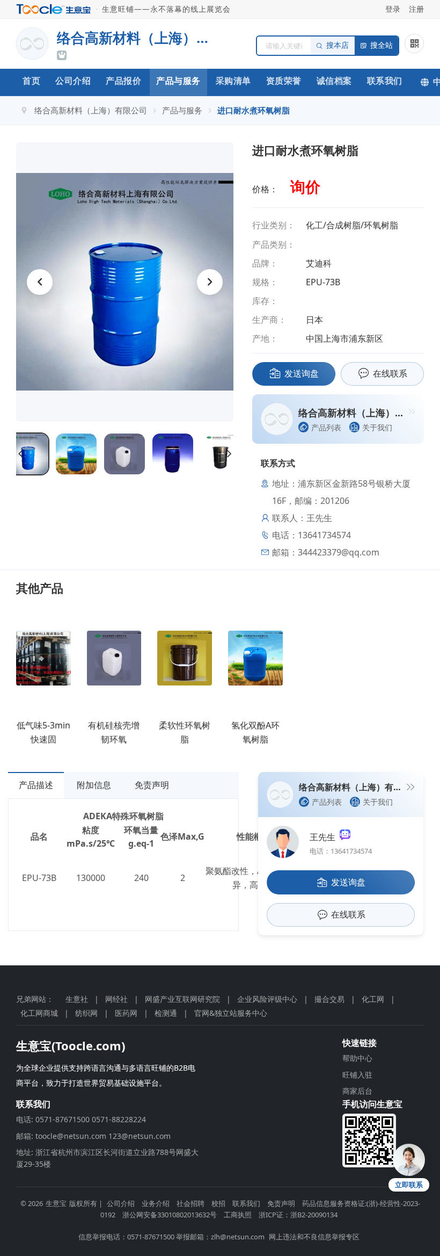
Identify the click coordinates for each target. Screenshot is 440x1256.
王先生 (325, 837)
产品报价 (123, 80)
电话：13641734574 (341, 851)
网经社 (116, 999)
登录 (392, 9)
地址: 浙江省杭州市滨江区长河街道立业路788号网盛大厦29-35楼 (107, 1158)
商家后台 (357, 1091)
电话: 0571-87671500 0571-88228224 (81, 1119)
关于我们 (377, 427)
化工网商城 (39, 1013)
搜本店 (337, 45)
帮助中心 (357, 1058)
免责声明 (152, 785)
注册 (416, 9)
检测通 (166, 1013)
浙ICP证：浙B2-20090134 (298, 1214)
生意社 (76, 999)
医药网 (126, 1013)
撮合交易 (329, 999)
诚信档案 (334, 80)
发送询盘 (301, 373)
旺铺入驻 (357, 1075)
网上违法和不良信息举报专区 (314, 1236)
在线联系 (390, 373)
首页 (31, 80)
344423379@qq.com (338, 552)
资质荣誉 (284, 80)
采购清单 (233, 80)
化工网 (373, 999)
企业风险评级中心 (267, 999)
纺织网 (86, 1013)
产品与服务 (178, 80)
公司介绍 (73, 80)
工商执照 (238, 1214)
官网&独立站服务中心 (230, 1013)
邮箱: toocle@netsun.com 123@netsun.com (93, 1136)
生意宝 (56, 1203)
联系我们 (384, 80)
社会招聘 (190, 1203)
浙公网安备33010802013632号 (169, 1214)
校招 (218, 1203)
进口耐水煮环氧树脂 (253, 110)
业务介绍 (156, 1203)
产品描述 (36, 785)
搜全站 (381, 45)
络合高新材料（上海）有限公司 (90, 110)
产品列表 (326, 427)
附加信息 (94, 785)
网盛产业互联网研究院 (182, 999)
